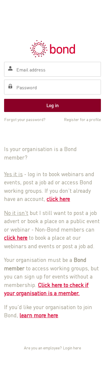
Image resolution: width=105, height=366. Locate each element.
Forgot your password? (25, 119)
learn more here (39, 315)
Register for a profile (82, 119)
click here (58, 198)
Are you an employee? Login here (52, 347)
